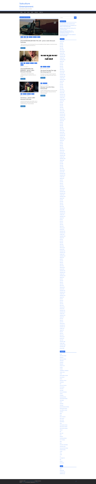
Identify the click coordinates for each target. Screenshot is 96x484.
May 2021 (61, 145)
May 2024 (61, 86)
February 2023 (62, 110)
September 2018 (62, 196)
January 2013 (62, 308)
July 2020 (61, 161)
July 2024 (61, 82)
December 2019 (62, 173)
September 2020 (62, 158)
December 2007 (62, 346)
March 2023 (62, 109)
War (60, 459)
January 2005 (62, 348)
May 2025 (61, 66)
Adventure (61, 357)
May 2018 (61, 203)
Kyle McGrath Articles (63, 408)
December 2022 (62, 114)
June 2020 (61, 163)
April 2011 (61, 333)
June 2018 (61, 201)
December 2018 (62, 191)
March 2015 (62, 265)
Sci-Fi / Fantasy (62, 439)
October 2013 (62, 293)
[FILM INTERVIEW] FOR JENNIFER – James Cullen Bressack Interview (27, 70)
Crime (61, 373)
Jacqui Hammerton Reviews (64, 406)
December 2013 (62, 290)
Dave (27, 38)
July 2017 (61, 219)
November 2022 (62, 115)
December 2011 (62, 325)
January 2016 (62, 249)
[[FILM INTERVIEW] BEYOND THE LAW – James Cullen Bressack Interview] (39, 27)
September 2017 (62, 216)
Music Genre (62, 418)
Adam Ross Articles (63, 355)
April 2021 (61, 147)
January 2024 (62, 92)
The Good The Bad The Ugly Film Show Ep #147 (48, 71)
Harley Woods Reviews (63, 398)
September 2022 (62, 119)
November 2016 (62, 232)
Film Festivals (45, 83)
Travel (61, 454)
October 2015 (62, 254)
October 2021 (62, 137)
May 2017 (61, 222)
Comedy (61, 367)
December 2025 (62, 54)
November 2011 (62, 326)
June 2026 (61, 44)
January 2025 (62, 72)
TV (60, 456)
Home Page (31, 63)
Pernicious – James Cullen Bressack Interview (27, 98)
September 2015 (62, 255)
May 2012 (61, 320)
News (32, 12)
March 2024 (62, 89)
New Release (62, 421)
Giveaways (61, 395)
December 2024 (62, 74)
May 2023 (61, 105)
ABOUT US (41, 12)
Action (61, 354)
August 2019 (62, 178)
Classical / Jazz (62, 365)
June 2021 (61, 143)
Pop (60, 431)
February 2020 (62, 170)
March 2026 (62, 49)
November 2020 (62, 155)
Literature (61, 411)
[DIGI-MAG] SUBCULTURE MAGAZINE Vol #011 (67, 23)
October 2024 (62, 77)
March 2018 (62, 206)
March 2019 (62, 186)
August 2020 (62, 160)
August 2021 (62, 140)
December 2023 (62, 94)
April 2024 (61, 87)
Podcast (36, 12)
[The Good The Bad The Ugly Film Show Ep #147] (48, 58)
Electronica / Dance (63, 380)
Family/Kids (62, 382)
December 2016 (62, 231)
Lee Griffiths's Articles (63, 410)
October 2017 (62, 214)
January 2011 (62, 338)
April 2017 (61, 224)
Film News (61, 390)
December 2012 (62, 310)
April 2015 (61, 264)
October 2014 (62, 274)
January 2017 (62, 229)
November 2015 (62, 252)
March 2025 (62, 69)
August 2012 (62, 316)
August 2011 (62, 330)
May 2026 (61, 46)
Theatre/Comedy (62, 449)
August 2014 (62, 277)
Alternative (62, 360)
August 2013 (62, 297)
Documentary (62, 377)
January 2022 (62, 132)
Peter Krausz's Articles (63, 426)
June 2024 (61, 84)
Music (28, 12)
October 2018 (62, 194)
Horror (36, 63)
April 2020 (61, 166)
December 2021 (62, 133)
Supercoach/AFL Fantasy (64, 448)
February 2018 (62, 208)
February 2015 (62, 267)
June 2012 (61, 318)
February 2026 (62, 51)
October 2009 (62, 343)
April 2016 (61, 244)
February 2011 (62, 336)
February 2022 (62, 130)
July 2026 (61, 43)
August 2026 (62, 41)
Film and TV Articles (63, 385)
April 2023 (61, 107)
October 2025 (62, 58)
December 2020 (62, 153)
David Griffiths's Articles (64, 375)
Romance (61, 436)
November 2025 (62, 56)
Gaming (61, 393)
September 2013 (62, 295)
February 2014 (62, 287)
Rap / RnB (61, 433)
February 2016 (62, 247)
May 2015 (61, 262)
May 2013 (61, 302)
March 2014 (62, 285)
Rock (60, 434)
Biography (61, 363)
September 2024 (62, 79)
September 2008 (62, 344)
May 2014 (61, 282)
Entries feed (62, 470)
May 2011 (61, 331)
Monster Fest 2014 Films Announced (47, 87)
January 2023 (62, 112)
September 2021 (62, 138)
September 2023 (62, 99)
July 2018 (61, 199)
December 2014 (62, 270)
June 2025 (61, 64)
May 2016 (61, 242)
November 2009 (62, 341)
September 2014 (62, 275)
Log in (61, 468)
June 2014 (61, 280)
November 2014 (62, 272)
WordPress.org (62, 473)
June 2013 (61, 300)
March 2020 (62, 168)
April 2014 (61, 283)
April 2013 (61, 303)
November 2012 (62, 311)
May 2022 (61, 125)
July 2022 (61, 122)
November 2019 (62, 175)
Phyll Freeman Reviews (64, 428)
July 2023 (61, 102)
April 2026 (61, 48)
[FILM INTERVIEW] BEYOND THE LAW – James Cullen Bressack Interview (37, 41)
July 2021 (61, 142)
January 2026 (62, 53)
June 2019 (61, 181)
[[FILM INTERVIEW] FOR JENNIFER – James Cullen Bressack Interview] (29, 56)
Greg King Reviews (63, 396)
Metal (61, 413)
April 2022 (61, 127)
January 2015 (62, 269)
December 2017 (62, 211)
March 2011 (62, 335)
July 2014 (61, 278)
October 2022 (62, 117)
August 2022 (62, 120)
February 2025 (62, 71)
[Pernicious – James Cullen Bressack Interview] (29, 87)
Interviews (61, 403)
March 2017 (62, 226)
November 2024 (62, 76)
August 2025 (62, 61)
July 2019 (61, 180)
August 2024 (62, 81)
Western (61, 461)
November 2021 (62, 135)
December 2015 (62, 250)
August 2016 (62, 237)
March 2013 (62, 305)
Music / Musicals (62, 416)
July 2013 (61, 298)
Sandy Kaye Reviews (63, 438)
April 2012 (61, 321)
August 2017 (62, 217)
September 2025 (62, 59)
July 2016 (61, 239)
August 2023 (62, 100)
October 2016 (62, 234)
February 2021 (62, 150)
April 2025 (61, 67)
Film (25, 12)
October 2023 (62, 97)
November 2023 (62, 95)
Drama (22, 63)
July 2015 (61, 259)
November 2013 (62, 292)
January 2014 (62, 288)
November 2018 (62, 193)
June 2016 (61, 241)
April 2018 (61, 204)
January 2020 (62, 171)
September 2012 (62, 315)
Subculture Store (63, 446)
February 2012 (62, 323)
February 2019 (62, 188)
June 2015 (61, 260)
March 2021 (62, 148)
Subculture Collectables (64, 444)
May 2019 (61, 183)
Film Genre (27, 63)
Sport (61, 441)
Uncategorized (62, 457)
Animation (61, 362)
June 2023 (61, 104)
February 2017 (62, 227)
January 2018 (62, 209)
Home (21, 12)
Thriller (61, 451)
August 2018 (62, 198)
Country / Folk (62, 372)
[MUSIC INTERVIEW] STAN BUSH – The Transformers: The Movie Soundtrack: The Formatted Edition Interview (67, 31)
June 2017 (61, 221)
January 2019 (62, 189)
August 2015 (62, 257)
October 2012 (62, 313)
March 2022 (62, 128)
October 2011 (62, 328)
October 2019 (62, 176)
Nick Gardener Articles (63, 424)
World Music (62, 462)
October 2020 (62, 156)
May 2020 (61, 165)
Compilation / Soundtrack (64, 370)
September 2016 (62, 236)
